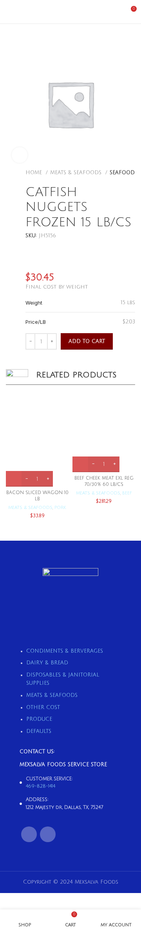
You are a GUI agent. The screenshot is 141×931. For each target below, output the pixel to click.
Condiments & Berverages (64, 651)
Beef (127, 493)
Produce (39, 719)
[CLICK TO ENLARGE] (19, 155)
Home (34, 172)
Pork (60, 507)
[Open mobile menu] (9, 12)
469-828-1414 (40, 786)
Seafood (122, 172)
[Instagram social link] (48, 834)
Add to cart (87, 341)
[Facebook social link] (29, 834)
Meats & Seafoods (76, 172)
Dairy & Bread (47, 663)
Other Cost (43, 707)
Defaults (38, 731)
